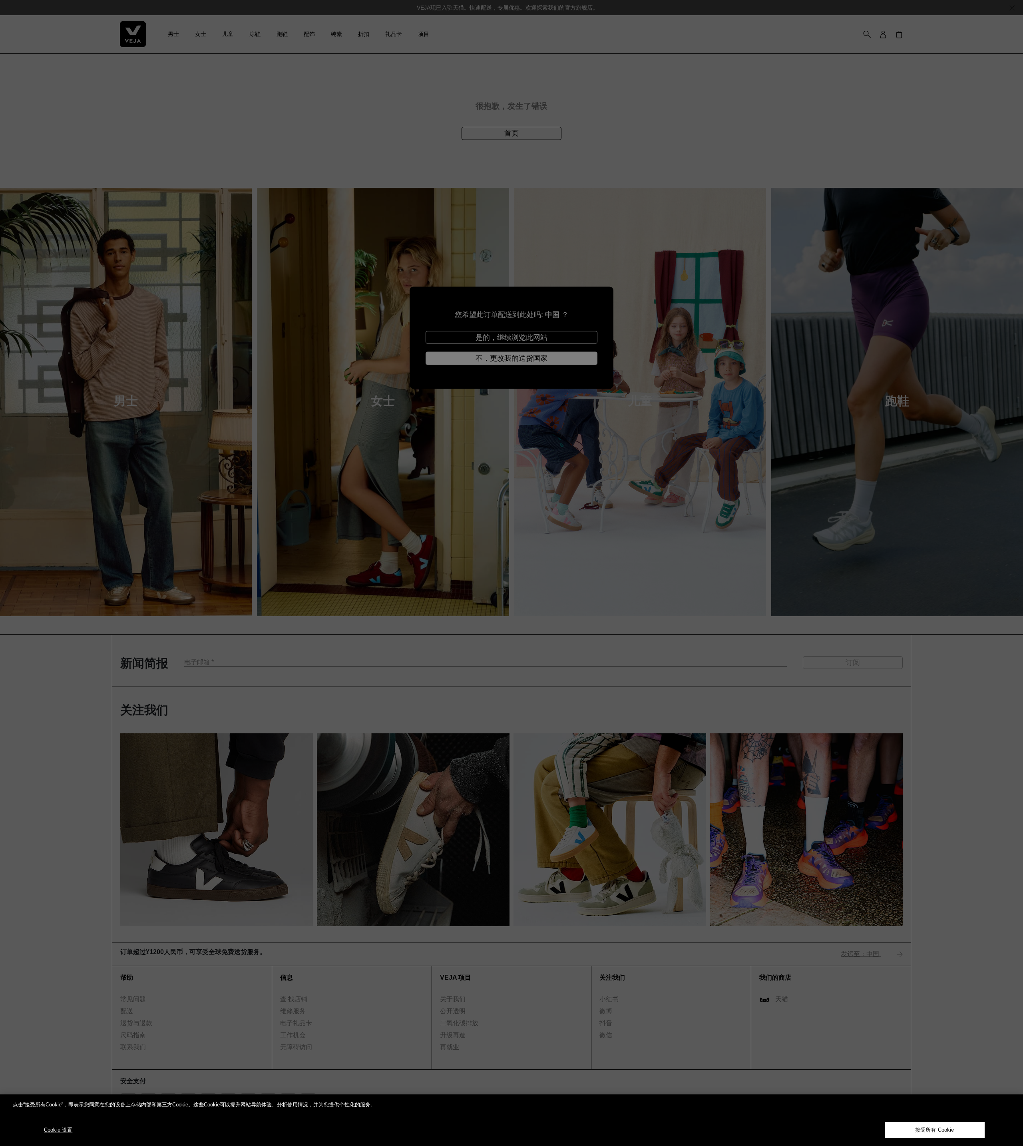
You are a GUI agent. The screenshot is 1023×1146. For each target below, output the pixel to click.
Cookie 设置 (58, 1130)
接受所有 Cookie (934, 1130)
